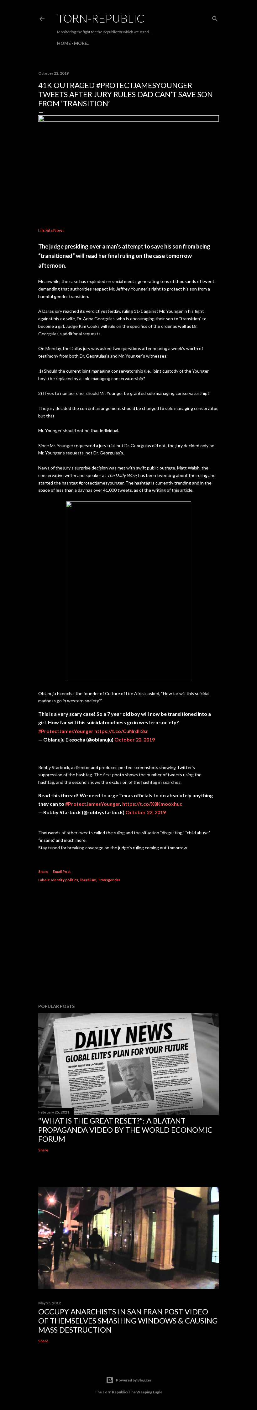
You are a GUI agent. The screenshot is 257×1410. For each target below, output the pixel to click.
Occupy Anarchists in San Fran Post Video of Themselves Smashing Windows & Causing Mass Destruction (128, 1320)
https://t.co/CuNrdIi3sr (121, 731)
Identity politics (64, 880)
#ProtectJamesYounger (65, 731)
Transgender (109, 880)
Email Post (62, 871)
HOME (64, 43)
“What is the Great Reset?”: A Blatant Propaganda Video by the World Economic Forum (125, 1129)
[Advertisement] (128, 944)
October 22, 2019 (134, 739)
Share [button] (43, 871)
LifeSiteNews (51, 230)
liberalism (88, 880)
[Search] (215, 17)
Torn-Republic (100, 18)
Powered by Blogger (133, 1380)
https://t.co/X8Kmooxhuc (152, 804)
